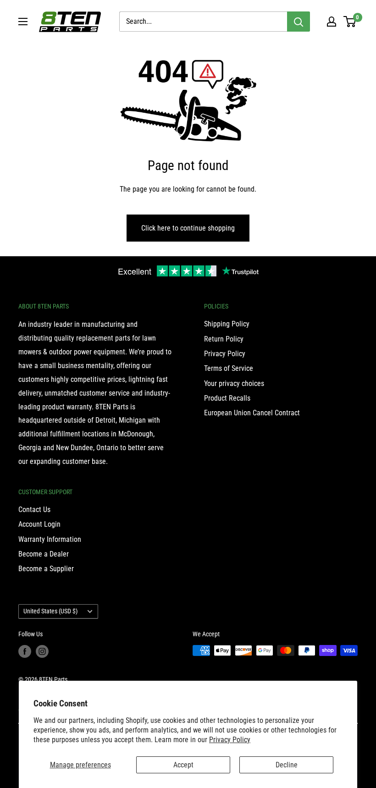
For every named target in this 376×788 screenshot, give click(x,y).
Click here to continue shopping (188, 228)
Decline (287, 764)
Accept (183, 764)
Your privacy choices (234, 383)
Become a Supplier (46, 568)
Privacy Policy (229, 739)
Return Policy (223, 339)
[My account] (331, 22)
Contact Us (34, 509)
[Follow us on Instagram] (42, 651)
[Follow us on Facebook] (24, 651)
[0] (350, 21)
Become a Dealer (43, 554)
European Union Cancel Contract (252, 412)
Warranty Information (49, 539)
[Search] (298, 21)
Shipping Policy (226, 324)
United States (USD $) (50, 611)
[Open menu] (23, 21)
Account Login (39, 524)
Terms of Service (228, 368)
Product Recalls (227, 398)
